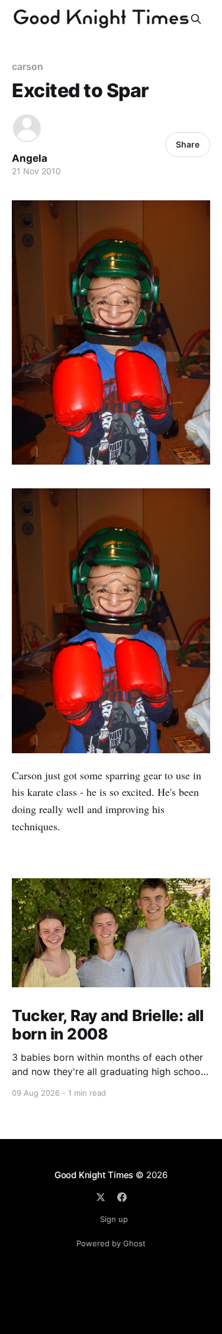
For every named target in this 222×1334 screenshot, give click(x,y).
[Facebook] (122, 1197)
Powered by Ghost (111, 1243)
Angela (29, 158)
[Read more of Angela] (27, 128)
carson (27, 66)
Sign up (114, 1219)
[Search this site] (195, 18)
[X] (100, 1197)
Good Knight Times (93, 1175)
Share (188, 144)
